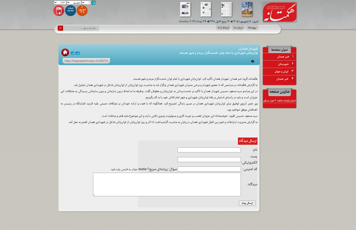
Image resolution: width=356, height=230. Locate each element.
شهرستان (286, 64)
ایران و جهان (284, 71)
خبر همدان (285, 56)
